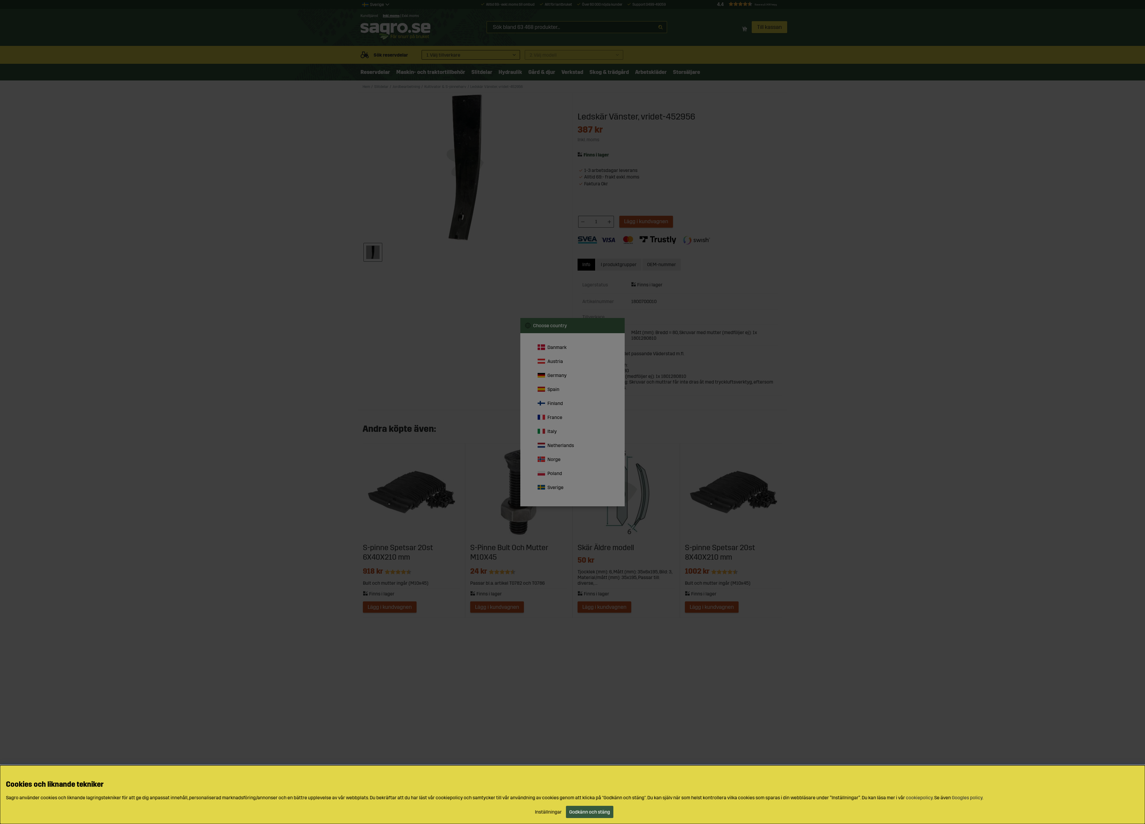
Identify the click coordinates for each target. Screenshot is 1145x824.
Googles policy (967, 797)
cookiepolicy (919, 797)
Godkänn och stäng (589, 812)
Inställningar (548, 812)
